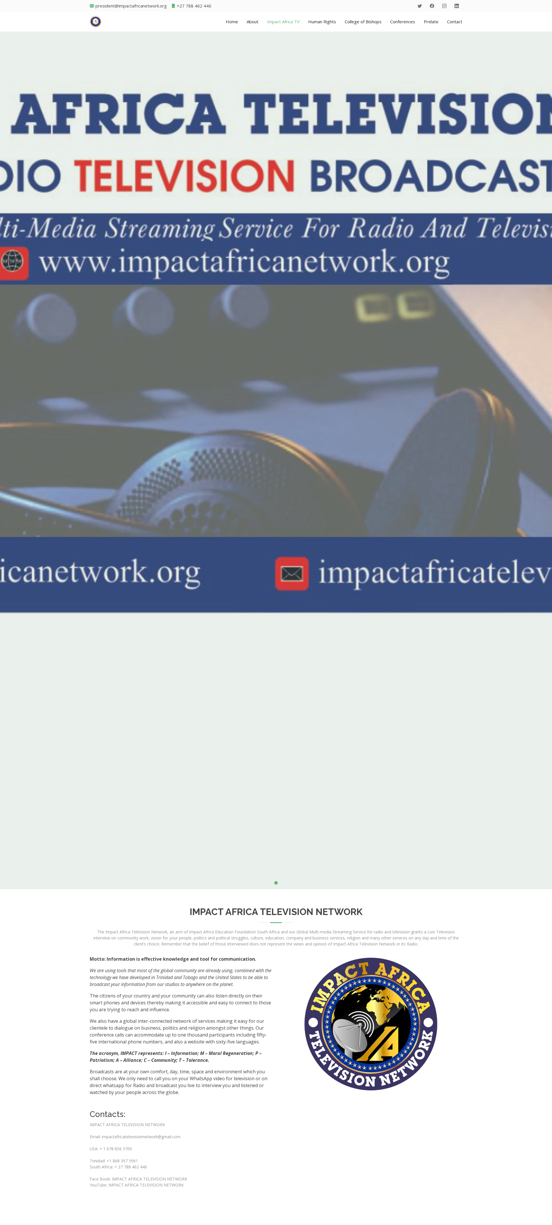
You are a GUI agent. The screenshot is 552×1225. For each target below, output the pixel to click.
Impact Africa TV (283, 21)
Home (232, 21)
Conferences (402, 21)
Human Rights (322, 21)
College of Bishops (363, 21)
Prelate (431, 21)
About (252, 21)
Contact (454, 21)
